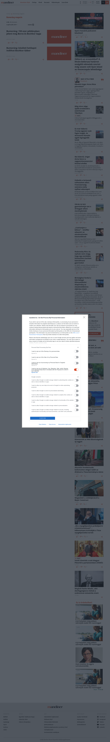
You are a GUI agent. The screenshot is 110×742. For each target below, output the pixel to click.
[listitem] (55, 347)
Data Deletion (42, 424)
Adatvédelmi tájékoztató (64, 424)
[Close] (84, 317)
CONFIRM (42, 418)
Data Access (52, 424)
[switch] (76, 351)
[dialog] (55, 371)
